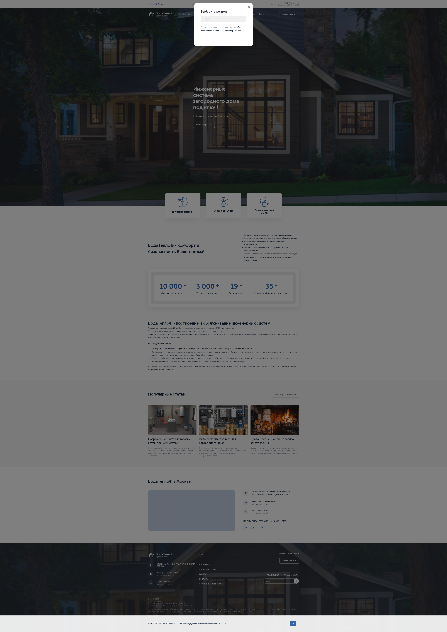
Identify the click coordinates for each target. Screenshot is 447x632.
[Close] (249, 7)
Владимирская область (234, 27)
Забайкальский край (210, 31)
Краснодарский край (233, 31)
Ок (293, 624)
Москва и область (209, 27)
